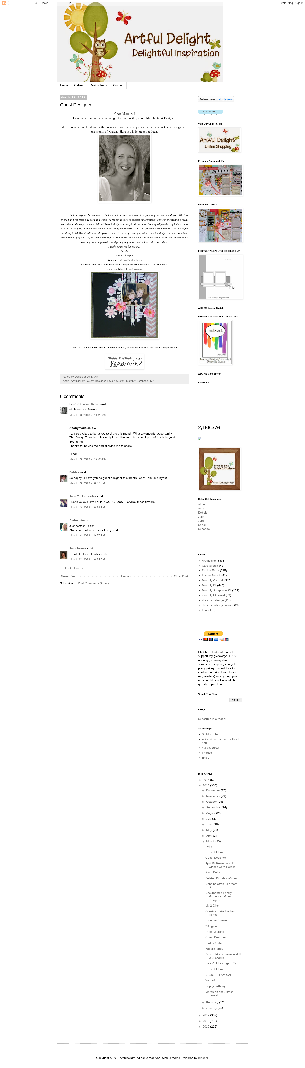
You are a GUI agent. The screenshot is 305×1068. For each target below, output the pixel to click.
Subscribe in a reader (212, 718)
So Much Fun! (211, 734)
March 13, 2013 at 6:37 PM (87, 483)
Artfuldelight (78, 381)
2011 (206, 1021)
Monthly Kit (209, 585)
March (210, 841)
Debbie (74, 472)
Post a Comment (76, 568)
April (209, 835)
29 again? (211, 926)
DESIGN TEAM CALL (219, 974)
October (212, 801)
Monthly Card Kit (213, 580)
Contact (118, 85)
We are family (214, 948)
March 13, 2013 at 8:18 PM (87, 507)
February (212, 1002)
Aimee (202, 504)
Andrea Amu (78, 520)
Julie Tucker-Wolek (82, 496)
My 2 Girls (212, 905)
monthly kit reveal (213, 595)
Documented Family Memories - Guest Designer (218, 896)
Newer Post (68, 576)
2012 (206, 1015)
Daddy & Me (213, 943)
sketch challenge (213, 600)
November (213, 796)
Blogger (203, 1057)
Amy (201, 508)
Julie (201, 516)
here (138, 260)
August (211, 813)
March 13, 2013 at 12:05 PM (88, 459)
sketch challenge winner (217, 605)
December (213, 790)
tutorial (206, 610)
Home (64, 85)
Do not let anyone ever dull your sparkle (223, 956)
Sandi (202, 524)
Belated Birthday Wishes (221, 878)
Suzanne (204, 528)
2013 (206, 785)
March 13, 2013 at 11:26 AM (87, 415)
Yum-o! (210, 980)
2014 (206, 779)
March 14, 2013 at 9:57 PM (87, 535)
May (209, 830)
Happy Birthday (215, 986)
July (209, 818)
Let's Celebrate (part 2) (220, 963)
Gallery (79, 85)
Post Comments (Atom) (93, 583)
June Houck (77, 548)
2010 (206, 1026)
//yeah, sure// (210, 747)
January (212, 1008)
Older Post (181, 576)
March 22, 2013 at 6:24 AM (87, 559)
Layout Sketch (115, 381)
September (214, 807)
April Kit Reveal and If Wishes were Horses (220, 865)
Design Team (98, 85)
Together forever (216, 920)
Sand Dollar (213, 872)
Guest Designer (96, 381)
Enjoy (205, 757)
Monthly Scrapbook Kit (140, 381)
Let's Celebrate (215, 852)
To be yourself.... (216, 931)
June (201, 520)
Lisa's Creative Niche (84, 404)
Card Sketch (210, 565)
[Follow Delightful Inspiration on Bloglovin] (216, 101)
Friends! (207, 752)
